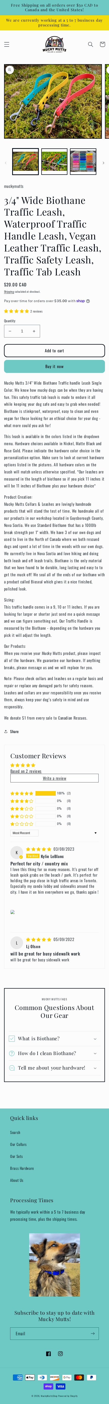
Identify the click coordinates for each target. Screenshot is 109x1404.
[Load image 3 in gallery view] (83, 161)
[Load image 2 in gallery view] (54, 161)
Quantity (9, 320)
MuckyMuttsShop (49, 1396)
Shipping (9, 291)
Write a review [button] (54, 778)
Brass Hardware (22, 1168)
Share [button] (14, 731)
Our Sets (16, 1156)
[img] (39, 849)
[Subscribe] (93, 1333)
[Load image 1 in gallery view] (25, 161)
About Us (17, 1180)
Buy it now (54, 366)
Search (15, 1132)
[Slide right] (103, 163)
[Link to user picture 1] (13, 912)
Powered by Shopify (68, 1396)
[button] (6, 44)
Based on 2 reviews (26, 771)
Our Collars (18, 1144)
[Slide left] (5, 163)
